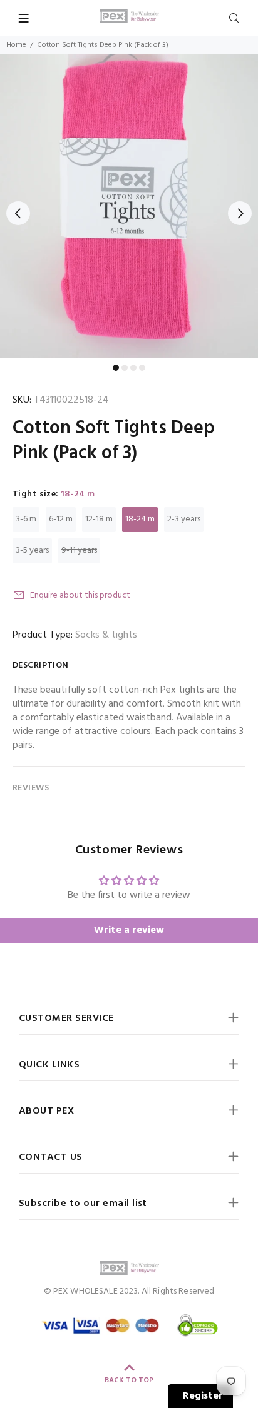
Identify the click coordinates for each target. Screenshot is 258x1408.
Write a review (129, 930)
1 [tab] (116, 368)
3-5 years (32, 550)
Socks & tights (106, 635)
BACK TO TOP (129, 1380)
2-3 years (183, 519)
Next (240, 213)
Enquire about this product (80, 595)
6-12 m (61, 519)
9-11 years (79, 550)
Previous (18, 213)
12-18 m (99, 519)
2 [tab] (124, 368)
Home (16, 45)
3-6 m (26, 519)
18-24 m (140, 519)
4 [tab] (142, 368)
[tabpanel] (129, 206)
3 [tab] (133, 368)
